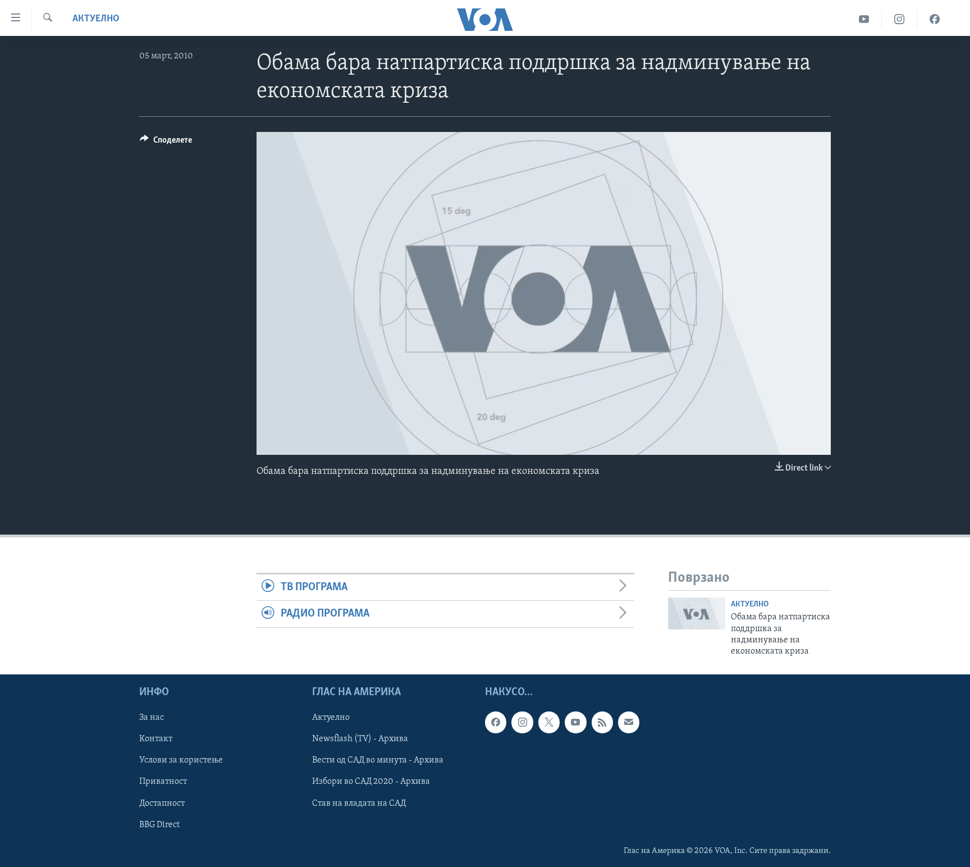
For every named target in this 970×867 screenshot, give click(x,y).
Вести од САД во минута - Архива (377, 760)
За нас (151, 717)
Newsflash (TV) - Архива (360, 738)
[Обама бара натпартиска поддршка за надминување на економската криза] (696, 613)
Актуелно (96, 19)
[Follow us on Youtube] (575, 722)
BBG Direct (159, 824)
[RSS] (602, 722)
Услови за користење (181, 760)
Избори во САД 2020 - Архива (371, 781)
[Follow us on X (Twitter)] (549, 722)
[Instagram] (899, 19)
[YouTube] (864, 19)
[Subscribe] (628, 722)
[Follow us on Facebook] (495, 722)
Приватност (163, 781)
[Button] (166, 142)
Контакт (155, 738)
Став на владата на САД (359, 802)
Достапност (162, 802)
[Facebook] (934, 19)
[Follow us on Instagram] (522, 722)
